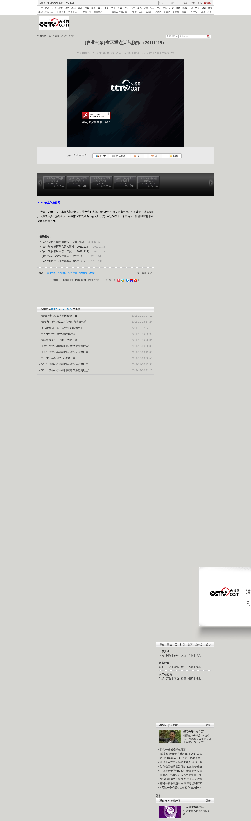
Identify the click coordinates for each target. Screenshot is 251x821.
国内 (161, 655)
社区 (171, 8)
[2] (74, 155)
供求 (161, 678)
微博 (178, 8)
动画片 (167, 12)
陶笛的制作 (194, 787)
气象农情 (83, 273)
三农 (159, 8)
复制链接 (80, 280)
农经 (176, 655)
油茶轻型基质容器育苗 (173, 766)
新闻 (47, 8)
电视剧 (149, 12)
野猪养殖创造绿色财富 (173, 749)
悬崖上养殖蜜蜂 (193, 779)
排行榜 (102, 155)
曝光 (198, 655)
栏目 (209, 12)
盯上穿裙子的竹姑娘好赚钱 (175, 770)
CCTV (194, 12)
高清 (134, 12)
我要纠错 (67, 280)
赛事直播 (98, 12)
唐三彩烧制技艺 (193, 783)
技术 (168, 666)
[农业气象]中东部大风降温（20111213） (65, 260)
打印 (56, 280)
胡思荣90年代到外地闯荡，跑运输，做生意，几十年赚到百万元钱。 (197, 738)
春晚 (73, 8)
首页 (40, 8)
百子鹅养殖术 (192, 758)
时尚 (152, 8)
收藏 (175, 155)
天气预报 (62, 273)
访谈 (197, 8)
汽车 (133, 8)
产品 (168, 678)
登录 (185, 3)
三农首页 (172, 644)
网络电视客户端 (119, 12)
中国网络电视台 (55, 2)
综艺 (67, 8)
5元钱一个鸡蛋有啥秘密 (173, 787)
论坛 (191, 8)
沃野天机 (68, 36)
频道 (203, 12)
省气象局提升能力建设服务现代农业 (61, 327)
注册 (193, 3)
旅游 (139, 8)
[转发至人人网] (127, 280)
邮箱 (204, 8)
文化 (107, 8)
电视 (40, 12)
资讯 (176, 666)
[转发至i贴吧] (131, 280)
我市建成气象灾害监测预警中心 (59, 315)
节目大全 (72, 12)
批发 (198, 678)
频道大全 (48, 12)
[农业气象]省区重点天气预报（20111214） (66, 251)
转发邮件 (93, 280)
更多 (208, 725)
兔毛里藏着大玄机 (191, 774)
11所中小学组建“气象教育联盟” (58, 333)
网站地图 (69, 2)
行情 (183, 678)
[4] (77, 155)
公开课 (176, 12)
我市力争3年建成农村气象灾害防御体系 (63, 321)
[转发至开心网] (118, 280)
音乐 (87, 8)
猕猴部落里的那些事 (171, 779)
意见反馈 (120, 155)
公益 (120, 8)
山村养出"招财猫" (170, 774)
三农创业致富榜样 (193, 806)
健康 (146, 8)
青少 (100, 8)
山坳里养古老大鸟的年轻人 (175, 762)
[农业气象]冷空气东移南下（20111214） (65, 256)
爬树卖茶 (197, 770)
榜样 (183, 666)
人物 (183, 655)
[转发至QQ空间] (122, 280)
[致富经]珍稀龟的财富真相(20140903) (181, 753)
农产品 (199, 644)
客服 (199, 2)
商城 (165, 8)
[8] (82, 155)
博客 (184, 8)
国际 (168, 655)
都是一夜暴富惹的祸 (171, 783)
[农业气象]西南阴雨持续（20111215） (63, 241)
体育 (60, 8)
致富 (190, 644)
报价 (190, 678)
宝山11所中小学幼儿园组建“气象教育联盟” (65, 364)
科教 (93, 8)
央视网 (42, 2)
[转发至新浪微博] (135, 280)
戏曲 (80, 8)
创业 (161, 666)
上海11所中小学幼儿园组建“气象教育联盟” (65, 346)
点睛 (190, 666)
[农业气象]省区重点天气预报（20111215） (66, 246)
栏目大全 (61, 12)
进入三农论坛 (124, 52)
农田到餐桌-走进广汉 (172, 758)
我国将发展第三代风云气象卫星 (59, 339)
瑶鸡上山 (197, 762)
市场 (176, 678)
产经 (126, 8)
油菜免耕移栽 (194, 766)
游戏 (210, 8)
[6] (80, 155)
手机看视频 (168, 52)
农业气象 (51, 273)
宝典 (198, 666)
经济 (54, 8)
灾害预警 (72, 273)
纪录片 (158, 12)
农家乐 (58, 36)
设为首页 (208, 2)
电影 (141, 12)
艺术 (113, 8)
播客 (184, 12)
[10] (85, 155)
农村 (190, 655)
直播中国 (87, 12)
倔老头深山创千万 (193, 731)
